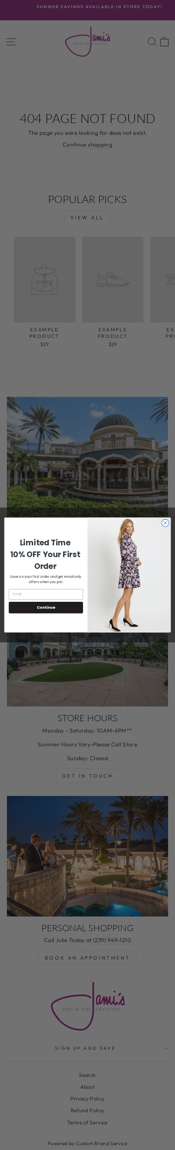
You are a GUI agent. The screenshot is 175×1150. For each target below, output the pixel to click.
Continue (46, 607)
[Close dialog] (165, 523)
